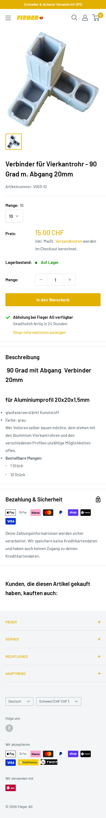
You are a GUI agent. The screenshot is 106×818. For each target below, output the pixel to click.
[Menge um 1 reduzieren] (41, 279)
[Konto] (85, 18)
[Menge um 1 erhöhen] (70, 279)
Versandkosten (68, 241)
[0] (96, 17)
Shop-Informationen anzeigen (39, 332)
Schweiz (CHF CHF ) (54, 701)
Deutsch (14, 701)
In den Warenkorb (53, 299)
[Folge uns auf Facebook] (9, 728)
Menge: (14, 205)
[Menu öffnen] (8, 18)
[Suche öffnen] (74, 18)
